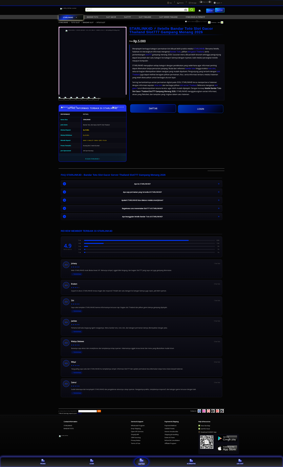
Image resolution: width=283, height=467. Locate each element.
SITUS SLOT (101, 22)
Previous (213, 22)
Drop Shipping (136, 429)
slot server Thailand (188, 85)
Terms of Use (135, 443)
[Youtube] (208, 411)
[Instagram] (204, 411)
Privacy (79, 413)
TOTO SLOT (75, 22)
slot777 (149, 54)
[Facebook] (199, 411)
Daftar (220, 10)
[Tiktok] (222, 411)
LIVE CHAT (240, 464)
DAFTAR (153, 108)
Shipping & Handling (171, 434)
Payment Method (170, 426)
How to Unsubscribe (171, 431)
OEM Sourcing (136, 437)
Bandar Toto (175, 51)
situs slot (158, 85)
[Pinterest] (217, 411)
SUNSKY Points (170, 429)
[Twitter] (213, 411)
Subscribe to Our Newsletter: (69, 411)
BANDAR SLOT (88, 22)
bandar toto (190, 68)
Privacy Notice (135, 440)
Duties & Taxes (170, 437)
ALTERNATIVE (191, 464)
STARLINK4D (63, 22)
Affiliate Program (170, 443)
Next (219, 22)
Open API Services (137, 431)
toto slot (211, 68)
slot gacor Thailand (196, 51)
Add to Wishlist (191, 21)
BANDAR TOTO (69, 429)
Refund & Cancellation (172, 440)
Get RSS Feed (205, 429)
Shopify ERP (135, 434)
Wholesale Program (138, 426)
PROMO (43, 464)
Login (210, 11)
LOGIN (200, 108)
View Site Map (205, 426)
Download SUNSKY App (208, 432)
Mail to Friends (202, 21)
